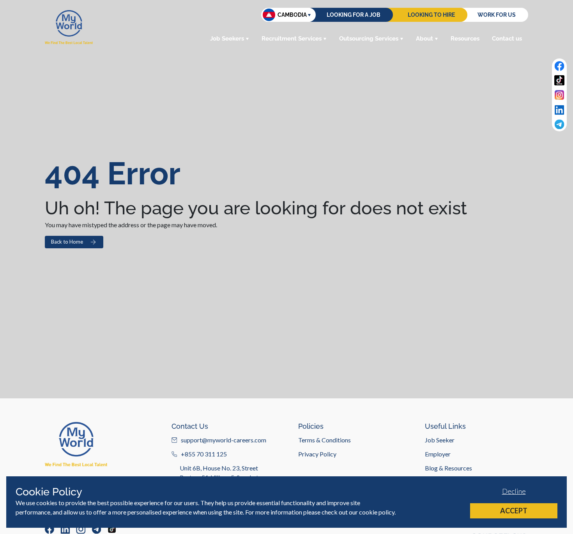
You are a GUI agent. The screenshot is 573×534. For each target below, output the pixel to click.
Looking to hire (431, 15)
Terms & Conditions (324, 440)
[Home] (69, 27)
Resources (465, 38)
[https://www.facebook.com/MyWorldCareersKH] (49, 529)
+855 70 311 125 (204, 454)
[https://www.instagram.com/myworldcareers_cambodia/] (80, 529)
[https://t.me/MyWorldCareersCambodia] (96, 529)
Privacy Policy (317, 454)
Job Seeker (440, 440)
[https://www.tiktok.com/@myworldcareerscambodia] (112, 529)
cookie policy (376, 512)
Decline (514, 491)
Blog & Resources (448, 468)
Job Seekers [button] (227, 38)
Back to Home (67, 242)
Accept (513, 510)
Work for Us (497, 15)
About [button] (424, 38)
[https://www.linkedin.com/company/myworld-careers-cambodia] (65, 529)
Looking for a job (353, 15)
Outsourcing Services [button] (368, 38)
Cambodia (292, 15)
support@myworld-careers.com (223, 440)
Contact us (507, 38)
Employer (438, 454)
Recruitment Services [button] (292, 38)
